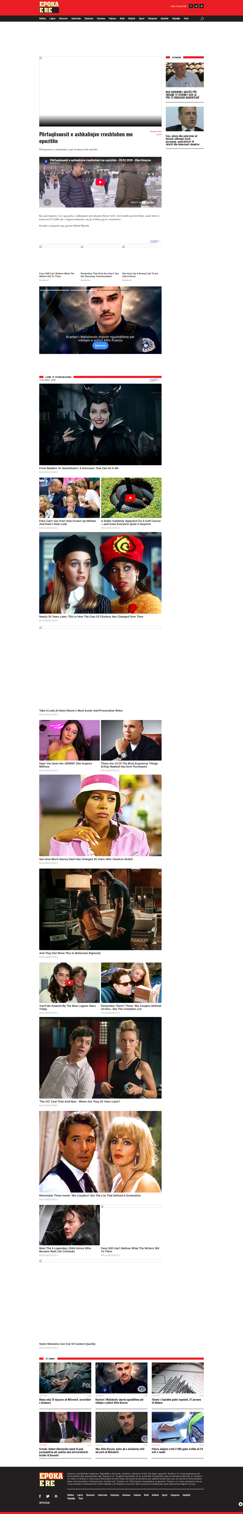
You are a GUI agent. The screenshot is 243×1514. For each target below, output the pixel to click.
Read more (100, 345)
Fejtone (112, 18)
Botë (122, 18)
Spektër (164, 18)
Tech (186, 18)
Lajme (52, 18)
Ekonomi (63, 18)
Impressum (44, 1502)
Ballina (42, 18)
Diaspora (152, 18)
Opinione (89, 18)
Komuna (101, 18)
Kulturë (131, 18)
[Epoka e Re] (49, 12)
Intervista (76, 18)
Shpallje (176, 18)
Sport (141, 18)
